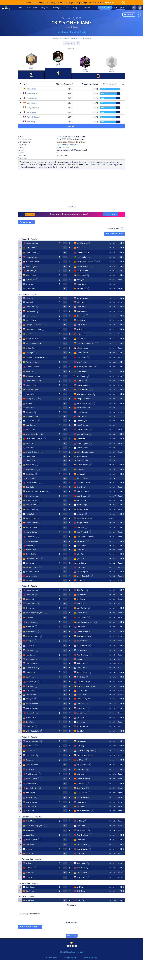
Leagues (44, 7)
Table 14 (121, 429)
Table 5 (121, 266)
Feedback (72, 936)
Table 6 (121, 324)
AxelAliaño (58, 65)
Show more (71, 126)
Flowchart (27, 222)
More (86, 7)
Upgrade (77, 7)
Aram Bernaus (63, 147)
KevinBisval (31, 68)
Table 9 (121, 275)
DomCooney (85, 70)
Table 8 (121, 271)
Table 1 (121, 248)
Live (21, 7)
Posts (67, 7)
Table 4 (121, 262)
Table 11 (121, 288)
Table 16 (121, 550)
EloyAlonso (111, 70)
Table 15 (121, 357)
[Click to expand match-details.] (65, 243)
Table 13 (121, 311)
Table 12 (121, 302)
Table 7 (121, 298)
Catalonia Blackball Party (72, 32)
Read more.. (110, 2)
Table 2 (121, 252)
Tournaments (32, 7)
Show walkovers (114, 228)
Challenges (56, 7)
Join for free (105, 7)
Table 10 (121, 280)
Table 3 (121, 243)
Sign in (121, 7)
